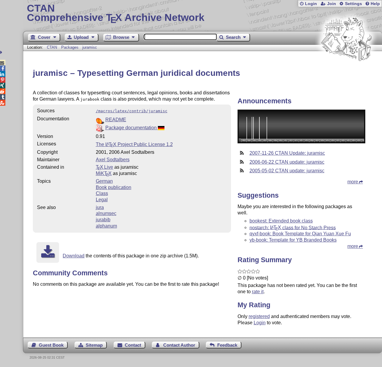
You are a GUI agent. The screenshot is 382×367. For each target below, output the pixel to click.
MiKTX (104, 173)
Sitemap (94, 345)
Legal (102, 199)
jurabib (103, 219)
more (352, 181)
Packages (70, 47)
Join (331, 3)
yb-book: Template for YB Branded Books (293, 239)
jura (100, 207)
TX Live (104, 167)
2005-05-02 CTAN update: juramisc (286, 170)
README (115, 119)
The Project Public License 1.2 (134, 144)
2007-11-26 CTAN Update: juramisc (287, 153)
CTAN (52, 47)
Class (102, 193)
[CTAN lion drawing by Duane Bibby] (346, 72)
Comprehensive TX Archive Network (115, 13)
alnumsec (106, 213)
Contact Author (179, 345)
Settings (353, 3)
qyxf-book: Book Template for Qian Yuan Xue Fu (300, 233)
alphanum (106, 225)
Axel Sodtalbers (113, 159)
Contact (133, 345)
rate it (258, 291)
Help (375, 3)
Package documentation (131, 127)
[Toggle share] (2, 52)
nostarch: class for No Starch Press (292, 227)
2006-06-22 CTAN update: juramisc (286, 162)
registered (259, 316)
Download (73, 255)
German (104, 181)
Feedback (227, 345)
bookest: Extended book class (281, 220)
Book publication (113, 187)
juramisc (89, 47)
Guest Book (51, 345)
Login (311, 3)
